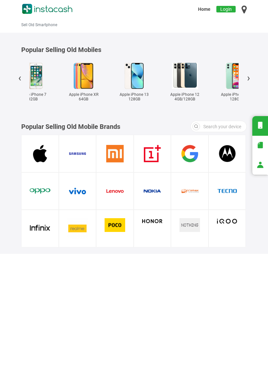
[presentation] (20, 79)
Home (204, 9)
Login (226, 9)
